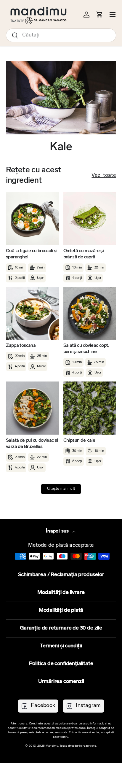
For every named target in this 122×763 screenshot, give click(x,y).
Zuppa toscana (21, 345)
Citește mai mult (61, 489)
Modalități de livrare (60, 592)
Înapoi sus (58, 531)
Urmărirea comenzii (61, 681)
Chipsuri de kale (79, 440)
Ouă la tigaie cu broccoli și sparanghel (31, 254)
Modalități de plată (61, 610)
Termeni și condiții (61, 646)
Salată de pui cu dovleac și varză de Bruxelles (32, 443)
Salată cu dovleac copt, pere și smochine (86, 348)
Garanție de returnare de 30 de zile (61, 628)
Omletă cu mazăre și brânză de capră (83, 254)
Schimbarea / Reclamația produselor (61, 575)
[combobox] (61, 35)
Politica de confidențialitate (61, 664)
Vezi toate (104, 175)
